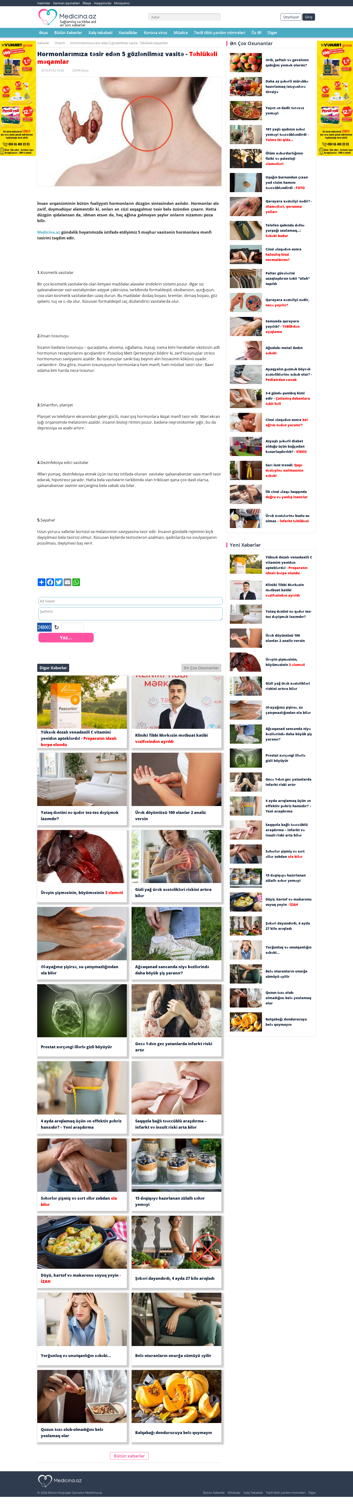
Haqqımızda (102, 3)
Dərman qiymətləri (66, 3)
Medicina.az (49, 232)
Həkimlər (43, 3)
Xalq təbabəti (100, 32)
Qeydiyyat (291, 17)
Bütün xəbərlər (129, 1456)
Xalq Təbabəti (253, 1492)
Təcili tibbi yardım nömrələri (219, 32)
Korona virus (155, 32)
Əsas (43, 32)
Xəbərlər (43, 43)
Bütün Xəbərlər (68, 32)
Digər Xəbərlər (53, 667)
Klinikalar (234, 1492)
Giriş (308, 17)
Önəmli (60, 43)
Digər (272, 32)
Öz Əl (256, 32)
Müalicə (181, 32)
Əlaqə (87, 3)
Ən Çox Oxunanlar (201, 667)
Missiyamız (122, 3)
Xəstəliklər (128, 32)
